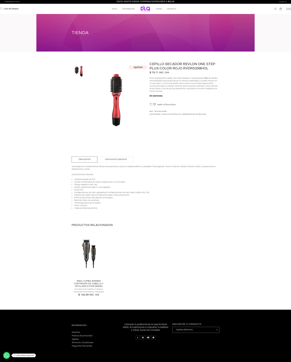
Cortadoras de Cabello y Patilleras (88, 289)
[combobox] (195, 330)
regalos (75, 339)
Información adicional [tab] (116, 159)
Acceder (281, 2)
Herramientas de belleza (194, 114)
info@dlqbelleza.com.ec (12, 1)
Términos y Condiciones (82, 342)
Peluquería (99, 292)
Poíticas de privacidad (82, 336)
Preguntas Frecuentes (82, 346)
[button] (6, 355)
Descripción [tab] (84, 159)
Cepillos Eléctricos (171, 114)
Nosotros (76, 332)
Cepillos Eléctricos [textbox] (195, 330)
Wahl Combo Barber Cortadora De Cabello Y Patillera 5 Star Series (89, 283)
